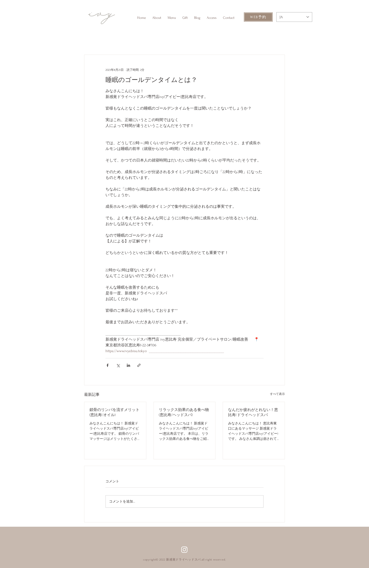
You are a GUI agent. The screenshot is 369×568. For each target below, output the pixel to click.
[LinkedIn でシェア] (128, 365)
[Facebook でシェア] (107, 365)
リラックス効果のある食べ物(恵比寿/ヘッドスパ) (184, 412)
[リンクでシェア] (139, 365)
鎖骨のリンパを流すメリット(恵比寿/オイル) (114, 412)
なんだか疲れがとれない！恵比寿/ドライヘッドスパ (253, 412)
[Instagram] (184, 549)
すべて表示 (277, 394)
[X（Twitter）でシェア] (118, 365)
